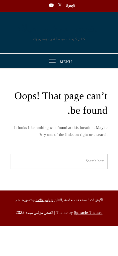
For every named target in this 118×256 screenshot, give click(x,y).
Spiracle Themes (88, 213)
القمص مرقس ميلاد (59, 29)
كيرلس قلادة (44, 200)
